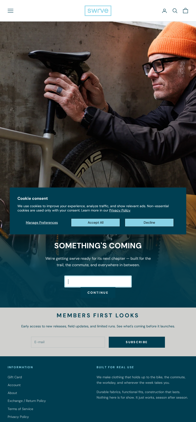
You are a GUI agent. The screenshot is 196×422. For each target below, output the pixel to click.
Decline (149, 222)
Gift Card (15, 377)
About (12, 393)
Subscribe (137, 342)
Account (14, 385)
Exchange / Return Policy (27, 401)
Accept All (95, 222)
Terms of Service (20, 409)
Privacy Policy (120, 210)
